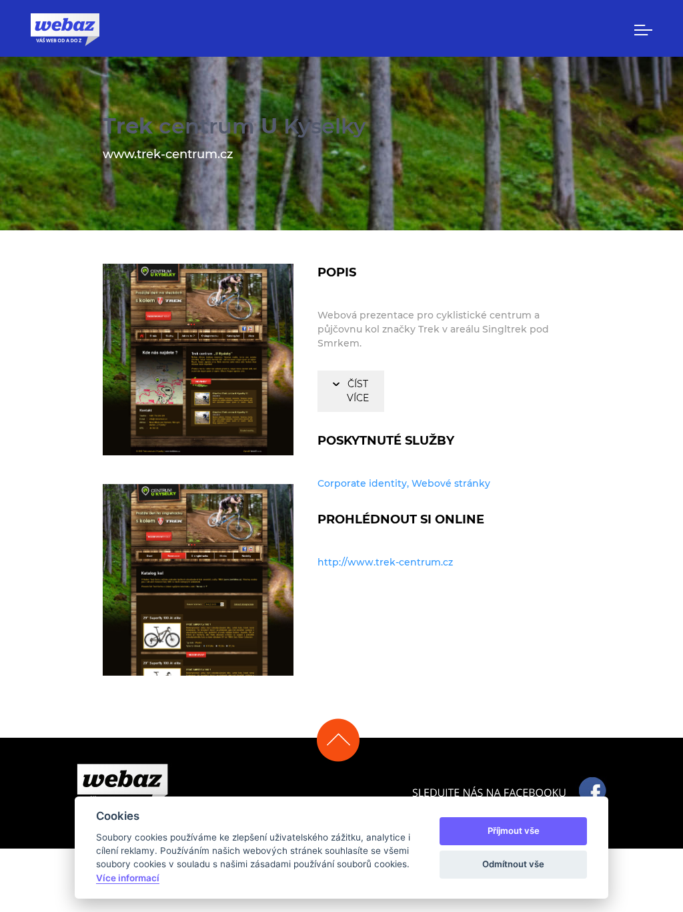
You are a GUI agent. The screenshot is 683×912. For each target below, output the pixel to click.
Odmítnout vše (513, 864)
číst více (358, 391)
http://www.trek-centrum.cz (385, 562)
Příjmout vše (514, 830)
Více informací (127, 878)
